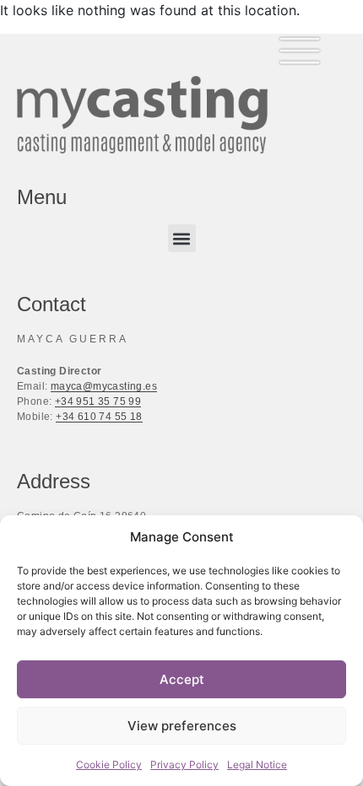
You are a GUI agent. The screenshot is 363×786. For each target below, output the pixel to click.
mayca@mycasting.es (104, 386)
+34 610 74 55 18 (99, 417)
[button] (182, 238)
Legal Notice (257, 764)
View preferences (181, 726)
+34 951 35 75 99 (98, 401)
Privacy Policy (184, 764)
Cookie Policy (109, 764)
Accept (182, 679)
